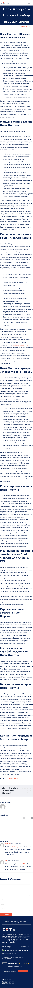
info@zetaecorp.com (10, 954)
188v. (6, 860)
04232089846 (8, 950)
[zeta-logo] (5, 2)
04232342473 (25, 950)
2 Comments (15, 778)
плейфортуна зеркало (20, 345)
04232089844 (17, 950)
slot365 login (8, 843)
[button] (24, 817)
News (10, 778)
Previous (24, 26)
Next (30, 26)
